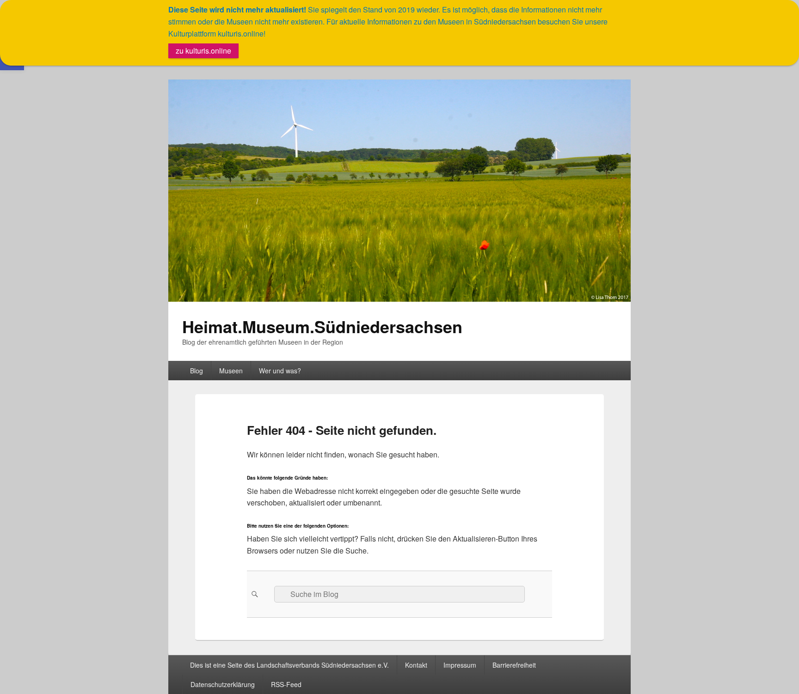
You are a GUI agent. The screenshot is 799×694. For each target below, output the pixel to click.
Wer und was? (280, 370)
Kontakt (416, 665)
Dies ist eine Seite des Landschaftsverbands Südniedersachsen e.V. (289, 665)
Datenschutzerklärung (223, 684)
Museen (231, 370)
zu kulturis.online (203, 50)
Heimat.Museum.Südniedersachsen (322, 326)
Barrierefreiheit (514, 665)
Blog (196, 370)
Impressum (459, 665)
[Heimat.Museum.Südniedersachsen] (399, 298)
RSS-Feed (286, 684)
